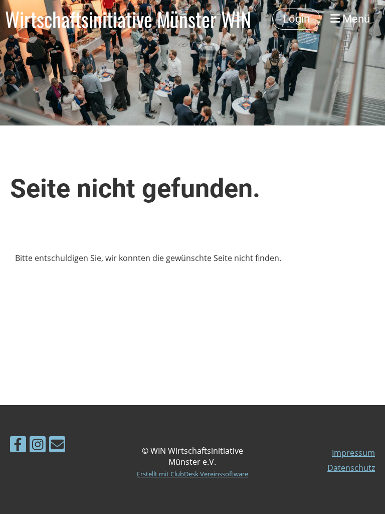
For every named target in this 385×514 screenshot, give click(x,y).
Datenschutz (351, 467)
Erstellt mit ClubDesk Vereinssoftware (192, 473)
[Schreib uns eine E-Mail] (57, 446)
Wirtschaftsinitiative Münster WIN (128, 19)
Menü (355, 19)
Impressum (353, 452)
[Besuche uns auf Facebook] (18, 446)
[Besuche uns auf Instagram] (38, 446)
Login (296, 19)
